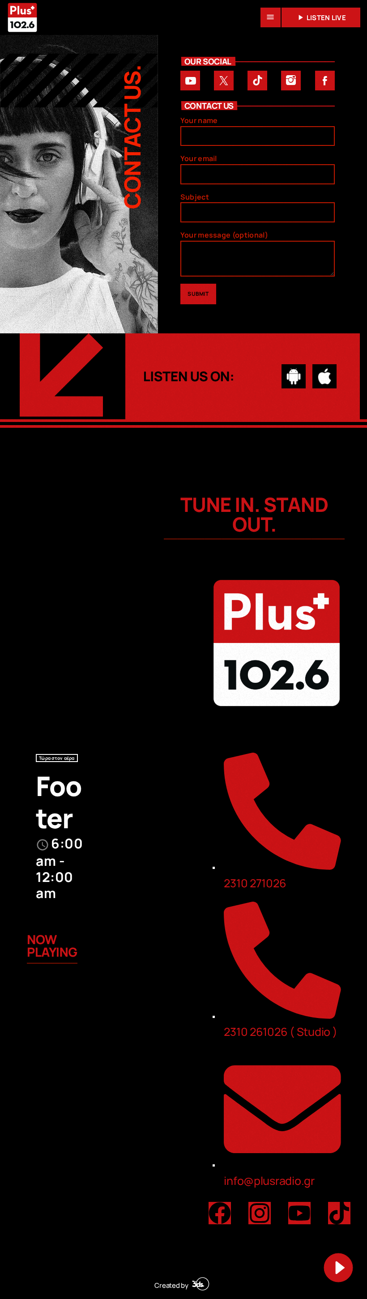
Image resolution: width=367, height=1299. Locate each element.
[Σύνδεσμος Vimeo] (22, 17)
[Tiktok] (339, 1213)
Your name (199, 120)
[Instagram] (259, 1213)
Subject (194, 197)
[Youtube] (299, 1213)
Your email (198, 158)
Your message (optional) (224, 235)
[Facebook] (220, 1213)
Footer (59, 801)
